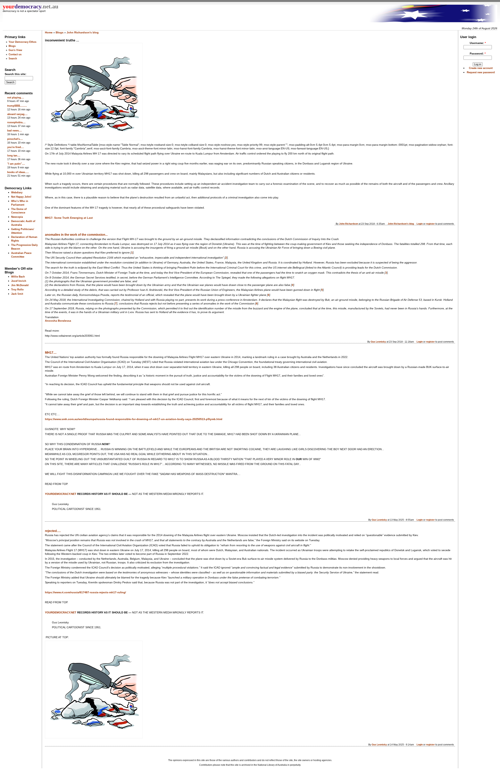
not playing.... (15, 97)
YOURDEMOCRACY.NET (60, 612)
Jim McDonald (20, 285)
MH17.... (50, 352)
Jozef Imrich (18, 280)
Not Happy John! (21, 196)
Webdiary (16, 192)
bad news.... (14, 130)
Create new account (481, 68)
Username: (478, 43)
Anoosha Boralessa (58, 320)
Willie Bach (18, 276)
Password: (478, 53)
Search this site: (15, 74)
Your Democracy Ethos (22, 41)
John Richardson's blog (83, 32)
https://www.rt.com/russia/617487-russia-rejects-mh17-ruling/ (85, 592)
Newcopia (17, 216)
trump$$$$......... (17, 105)
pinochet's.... (15, 138)
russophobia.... (16, 122)
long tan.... (13, 155)
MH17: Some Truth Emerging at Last (69, 217)
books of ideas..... (18, 172)
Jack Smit (17, 293)
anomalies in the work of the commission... (76, 234)
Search (13, 58)
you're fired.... (15, 147)
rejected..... (53, 531)
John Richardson (348, 223)
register (430, 223)
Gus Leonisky (378, 341)
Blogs (12, 46)
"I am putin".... (16, 163)
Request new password (481, 72)
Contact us (15, 54)
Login (420, 223)
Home (49, 32)
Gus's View (15, 50)
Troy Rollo (17, 289)
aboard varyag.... (17, 114)
